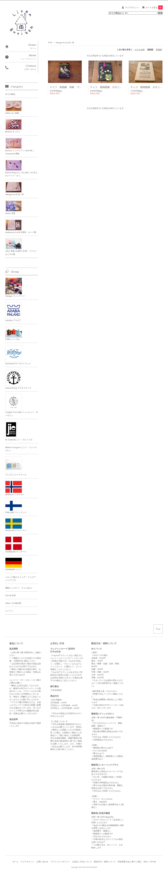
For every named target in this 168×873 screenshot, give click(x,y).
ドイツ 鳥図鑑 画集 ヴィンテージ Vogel (75, 87)
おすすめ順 (140, 49)
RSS (145, 861)
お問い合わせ (42, 861)
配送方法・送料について (105, 861)
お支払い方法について (82, 861)
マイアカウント (132, 7)
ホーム (15, 861)
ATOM (152, 861)
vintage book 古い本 (65, 42)
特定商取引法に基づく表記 (129, 861)
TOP (50, 42)
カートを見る (153, 7)
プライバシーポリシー (60, 861)
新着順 (159, 49)
